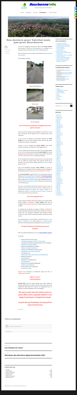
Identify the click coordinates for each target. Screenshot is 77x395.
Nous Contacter (53, 12)
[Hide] (76, 19)
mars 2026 (58, 114)
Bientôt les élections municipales (63, 44)
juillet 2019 (58, 186)
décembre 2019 (59, 179)
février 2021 (58, 164)
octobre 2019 (58, 182)
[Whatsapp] (75, 13)
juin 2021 (58, 159)
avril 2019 (58, 189)
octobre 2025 (59, 118)
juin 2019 (58, 187)
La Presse (35, 12)
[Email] (75, 15)
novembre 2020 (59, 168)
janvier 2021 (58, 165)
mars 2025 (58, 123)
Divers (57, 94)
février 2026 (58, 116)
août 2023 (58, 136)
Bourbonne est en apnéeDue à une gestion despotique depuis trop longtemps (63, 52)
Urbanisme (58, 99)
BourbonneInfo (8, 49)
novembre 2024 (59, 126)
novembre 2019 (59, 181)
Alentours (58, 89)
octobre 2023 (59, 135)
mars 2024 (58, 131)
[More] (75, 17)
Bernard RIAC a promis (46, 232)
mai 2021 (58, 160)
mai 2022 (58, 147)
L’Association (28, 12)
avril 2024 (58, 130)
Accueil (22, 12)
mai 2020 (58, 175)
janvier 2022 (58, 153)
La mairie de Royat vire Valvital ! (62, 58)
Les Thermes (7, 53)
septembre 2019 (59, 183)
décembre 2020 (59, 167)
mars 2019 (58, 191)
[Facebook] (75, 8)
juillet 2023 (58, 137)
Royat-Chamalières (47, 176)
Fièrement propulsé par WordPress (19, 385)
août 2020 (58, 172)
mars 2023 (58, 140)
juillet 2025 (58, 120)
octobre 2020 (59, 169)
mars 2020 (58, 177)
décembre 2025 (59, 117)
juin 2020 (58, 174)
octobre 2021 (58, 155)
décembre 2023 (59, 134)
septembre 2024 (59, 127)
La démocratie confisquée (61, 43)
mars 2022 (58, 150)
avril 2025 (58, 122)
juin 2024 (58, 128)
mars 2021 (58, 163)
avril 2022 (58, 149)
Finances (58, 95)
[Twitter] (75, 10)
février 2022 (58, 151)
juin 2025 (58, 121)
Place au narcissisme (60, 48)
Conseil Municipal (60, 91)
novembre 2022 (59, 142)
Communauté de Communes (62, 90)
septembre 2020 (59, 170)
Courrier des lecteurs (60, 92)
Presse (57, 97)
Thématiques (42, 12)
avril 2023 (58, 139)
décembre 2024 (59, 125)
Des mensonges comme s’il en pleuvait (64, 55)
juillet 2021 (58, 158)
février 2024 (58, 132)
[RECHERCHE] (71, 106)
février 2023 (58, 141)
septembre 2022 (59, 144)
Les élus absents (59, 50)
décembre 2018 (59, 195)
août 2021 (58, 156)
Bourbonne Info (8, 385)
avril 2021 (58, 161)
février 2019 (58, 192)
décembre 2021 (59, 154)
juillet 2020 (58, 173)
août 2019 (58, 184)
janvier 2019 (58, 193)
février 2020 (58, 178)
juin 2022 (58, 146)
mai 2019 (58, 188)
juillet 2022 (58, 145)
